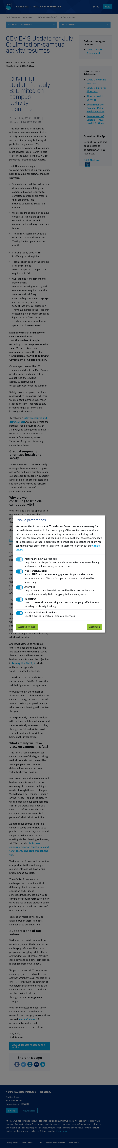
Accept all (94, 626)
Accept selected (26, 626)
